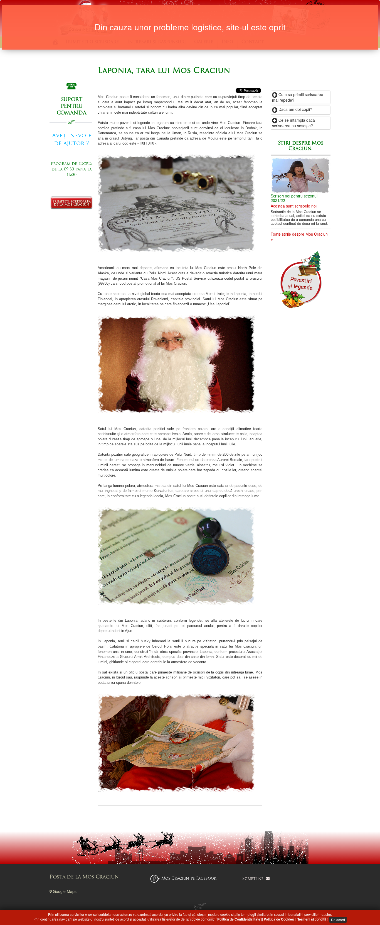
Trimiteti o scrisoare (92, 42)
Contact (252, 42)
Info (227, 42)
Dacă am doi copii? (294, 109)
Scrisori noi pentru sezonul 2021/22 (294, 198)
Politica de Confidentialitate (238, 919)
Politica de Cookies (279, 919)
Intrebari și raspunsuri (156, 42)
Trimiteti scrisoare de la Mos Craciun (71, 202)
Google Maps (64, 891)
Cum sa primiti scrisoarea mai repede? (297, 97)
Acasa (55, 42)
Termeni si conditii (311, 919)
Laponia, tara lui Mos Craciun (164, 71)
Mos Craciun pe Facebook (188, 879)
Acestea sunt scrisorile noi (294, 206)
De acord (338, 919)
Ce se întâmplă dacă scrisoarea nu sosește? (293, 123)
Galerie (203, 42)
